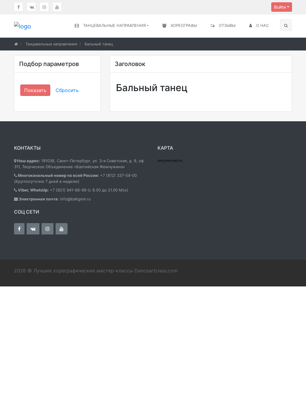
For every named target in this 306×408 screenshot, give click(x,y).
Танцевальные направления (114, 25)
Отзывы (226, 25)
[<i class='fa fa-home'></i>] (16, 44)
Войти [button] (280, 7)
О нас (262, 25)
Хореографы (183, 25)
